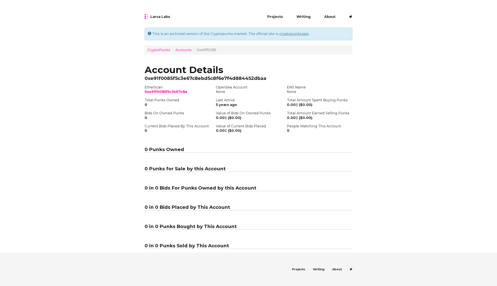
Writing (303, 17)
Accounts (183, 50)
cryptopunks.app (294, 34)
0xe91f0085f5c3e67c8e (166, 92)
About (329, 17)
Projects (275, 17)
